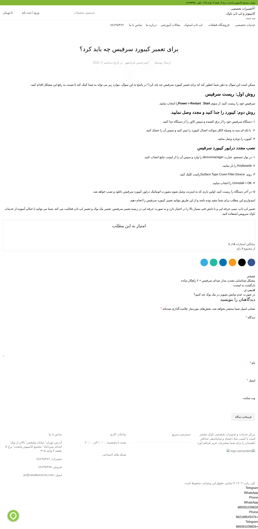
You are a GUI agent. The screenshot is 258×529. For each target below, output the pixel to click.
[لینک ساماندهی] (242, 451)
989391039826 (248, 507)
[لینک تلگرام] (204, 262)
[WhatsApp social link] (213, 262)
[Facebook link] (251, 262)
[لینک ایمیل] (232, 262)
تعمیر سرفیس (121, 208)
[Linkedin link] (223, 262)
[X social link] (242, 262)
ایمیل (251, 380)
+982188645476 (247, 517)
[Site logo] (240, 12)
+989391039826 (247, 526)
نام (252, 362)
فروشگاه (185, 471)
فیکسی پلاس (182, 478)
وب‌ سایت (249, 398)
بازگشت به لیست (244, 285)
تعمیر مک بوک (182, 464)
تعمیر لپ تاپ (247, 208)
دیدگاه (250, 317)
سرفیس (129, 39)
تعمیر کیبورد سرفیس (176, 84)
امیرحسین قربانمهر (137, 62)
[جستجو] (47, 12)
